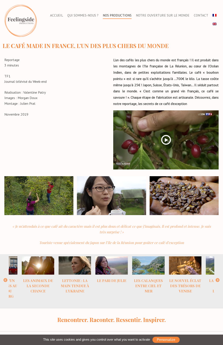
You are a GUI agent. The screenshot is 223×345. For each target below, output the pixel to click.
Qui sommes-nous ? (82, 15)
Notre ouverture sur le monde (162, 15)
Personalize (166, 340)
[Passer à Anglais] (214, 24)
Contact (201, 15)
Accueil (56, 15)
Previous (5, 280)
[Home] (20, 20)
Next (217, 280)
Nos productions (117, 15)
